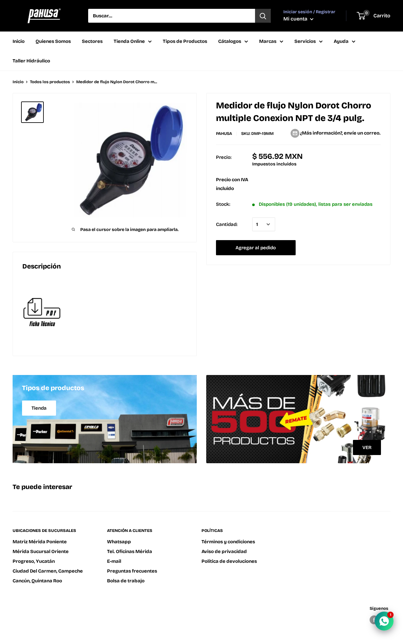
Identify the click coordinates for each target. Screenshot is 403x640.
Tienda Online (129, 41)
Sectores (92, 41)
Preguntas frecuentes (132, 571)
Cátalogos (229, 41)
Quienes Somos (53, 41)
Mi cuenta (296, 19)
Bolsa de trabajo (126, 581)
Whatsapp (119, 542)
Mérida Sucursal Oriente (41, 551)
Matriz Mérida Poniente (40, 542)
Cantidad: (226, 224)
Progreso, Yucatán (34, 561)
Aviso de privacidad (224, 551)
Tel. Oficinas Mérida (129, 551)
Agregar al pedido (256, 248)
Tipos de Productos (185, 41)
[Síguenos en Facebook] (374, 619)
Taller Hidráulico (31, 61)
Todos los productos (50, 81)
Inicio (19, 41)
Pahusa (224, 133)
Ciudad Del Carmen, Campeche (48, 571)
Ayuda (341, 41)
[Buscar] (263, 16)
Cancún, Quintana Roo (37, 581)
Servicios (305, 41)
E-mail (114, 561)
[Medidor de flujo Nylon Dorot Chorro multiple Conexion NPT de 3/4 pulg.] (104, 312)
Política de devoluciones (229, 561)
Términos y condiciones (228, 542)
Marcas (267, 41)
